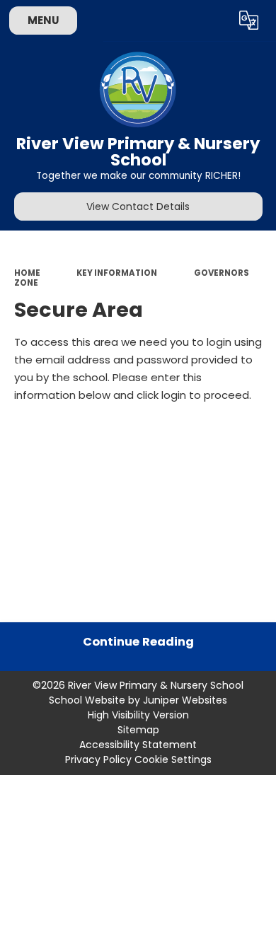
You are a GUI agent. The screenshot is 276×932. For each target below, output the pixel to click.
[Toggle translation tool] (249, 20)
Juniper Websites (185, 700)
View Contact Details (138, 206)
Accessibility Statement (138, 745)
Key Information (116, 273)
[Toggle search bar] (214, 20)
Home (27, 273)
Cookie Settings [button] (173, 759)
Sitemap (138, 730)
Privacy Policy (98, 759)
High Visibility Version (138, 715)
